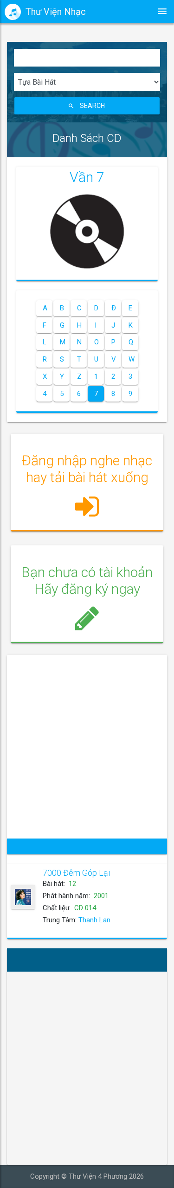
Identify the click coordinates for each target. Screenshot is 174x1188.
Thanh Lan (94, 920)
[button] (87, 487)
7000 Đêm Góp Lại (76, 873)
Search (91, 105)
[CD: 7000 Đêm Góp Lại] (23, 897)
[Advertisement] (87, 746)
